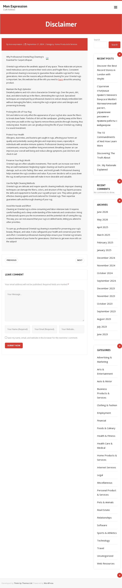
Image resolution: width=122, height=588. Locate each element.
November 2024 (106, 265)
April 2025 (102, 227)
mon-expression (15, 44)
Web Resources (106, 563)
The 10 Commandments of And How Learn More (107, 139)
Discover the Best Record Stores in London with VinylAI (107, 72)
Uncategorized (105, 555)
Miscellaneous (104, 482)
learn (60, 79)
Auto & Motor (104, 381)
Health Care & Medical (104, 445)
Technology (103, 540)
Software (102, 525)
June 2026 (102, 211)
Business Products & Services (103, 393)
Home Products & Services (66, 44)
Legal (100, 475)
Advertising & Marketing (104, 359)
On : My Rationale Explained (106, 167)
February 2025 (105, 242)
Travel (100, 548)
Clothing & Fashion (107, 405)
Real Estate (103, 509)
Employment (104, 412)
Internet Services (106, 467)
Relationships (104, 517)
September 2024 (106, 280)
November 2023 (106, 296)
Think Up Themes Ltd (23, 583)
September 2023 (106, 311)
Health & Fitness (106, 435)
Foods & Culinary (106, 428)
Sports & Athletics (107, 532)
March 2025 (103, 234)
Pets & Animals (105, 502)
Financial (101, 420)
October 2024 (105, 273)
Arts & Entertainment (105, 371)
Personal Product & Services (106, 492)
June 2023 (102, 334)
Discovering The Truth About (106, 155)
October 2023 (105, 303)
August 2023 (104, 319)
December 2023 (106, 288)
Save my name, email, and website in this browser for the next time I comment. (42, 337)
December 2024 (106, 257)
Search (97, 39)
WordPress (48, 583)
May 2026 (102, 219)
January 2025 (104, 250)
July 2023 (102, 326)
